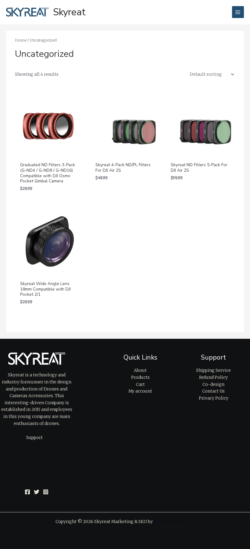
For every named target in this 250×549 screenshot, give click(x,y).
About (140, 370)
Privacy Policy (37, 471)
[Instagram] (45, 492)
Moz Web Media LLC (174, 521)
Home (21, 40)
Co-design (213, 384)
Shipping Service (36, 452)
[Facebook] (27, 492)
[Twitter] (36, 492)
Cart (140, 384)
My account (140, 391)
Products (140, 377)
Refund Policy (36, 461)
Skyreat (69, 12)
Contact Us (36, 481)
